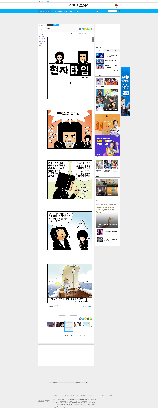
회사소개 (55, 395)
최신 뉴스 (48, 11)
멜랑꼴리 (41, 32)
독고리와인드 (41, 28)
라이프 (66, 11)
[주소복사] (52, 29)
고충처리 (104, 395)
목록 (71, 33)
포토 (71, 11)
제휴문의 (60, 395)
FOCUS (97, 11)
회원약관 (66, 395)
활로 (40, 45)
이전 (46, 326)
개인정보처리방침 (74, 395)
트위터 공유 (83, 29)
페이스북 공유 (80, 29)
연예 (54, 11)
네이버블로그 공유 (90, 29)
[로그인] (43, 1)
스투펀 (116, 6)
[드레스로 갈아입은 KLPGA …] (111, 111)
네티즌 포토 (99, 176)
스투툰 (50, 24)
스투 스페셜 (99, 200)
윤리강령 (91, 395)
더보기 (115, 70)
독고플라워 (41, 43)
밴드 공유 (88, 29)
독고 (40, 30)
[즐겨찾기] (49, 1)
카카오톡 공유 (85, 29)
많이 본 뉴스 (41, 11)
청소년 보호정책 (83, 395)
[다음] (73, 314)
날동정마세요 (41, 41)
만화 (77, 11)
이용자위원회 (97, 395)
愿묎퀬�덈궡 (79, 382)
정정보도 (110, 395)
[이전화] (62, 314)
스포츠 (60, 11)
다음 (91, 326)
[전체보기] (39, 1)
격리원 (40, 34)
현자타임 (41, 36)
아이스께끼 (41, 38)
